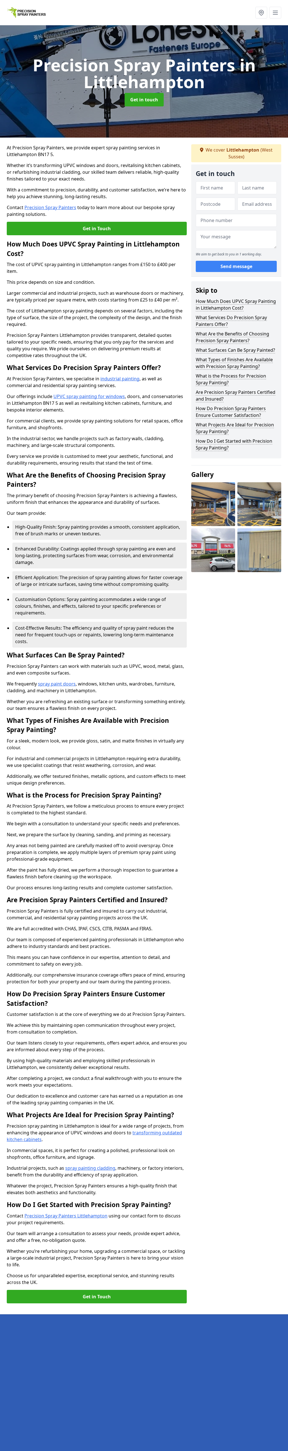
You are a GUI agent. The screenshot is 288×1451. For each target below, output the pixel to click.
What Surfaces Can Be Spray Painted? (235, 350)
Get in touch (144, 100)
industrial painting (120, 379)
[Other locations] (261, 13)
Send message (236, 266)
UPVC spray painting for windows (89, 396)
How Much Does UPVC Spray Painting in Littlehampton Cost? (236, 304)
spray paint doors (57, 684)
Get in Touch (97, 228)
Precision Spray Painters (50, 207)
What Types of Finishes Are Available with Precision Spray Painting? (234, 363)
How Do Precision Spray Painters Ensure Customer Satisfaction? (231, 411)
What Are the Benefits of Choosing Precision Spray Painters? (232, 337)
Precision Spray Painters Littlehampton (65, 1216)
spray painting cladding (90, 1168)
